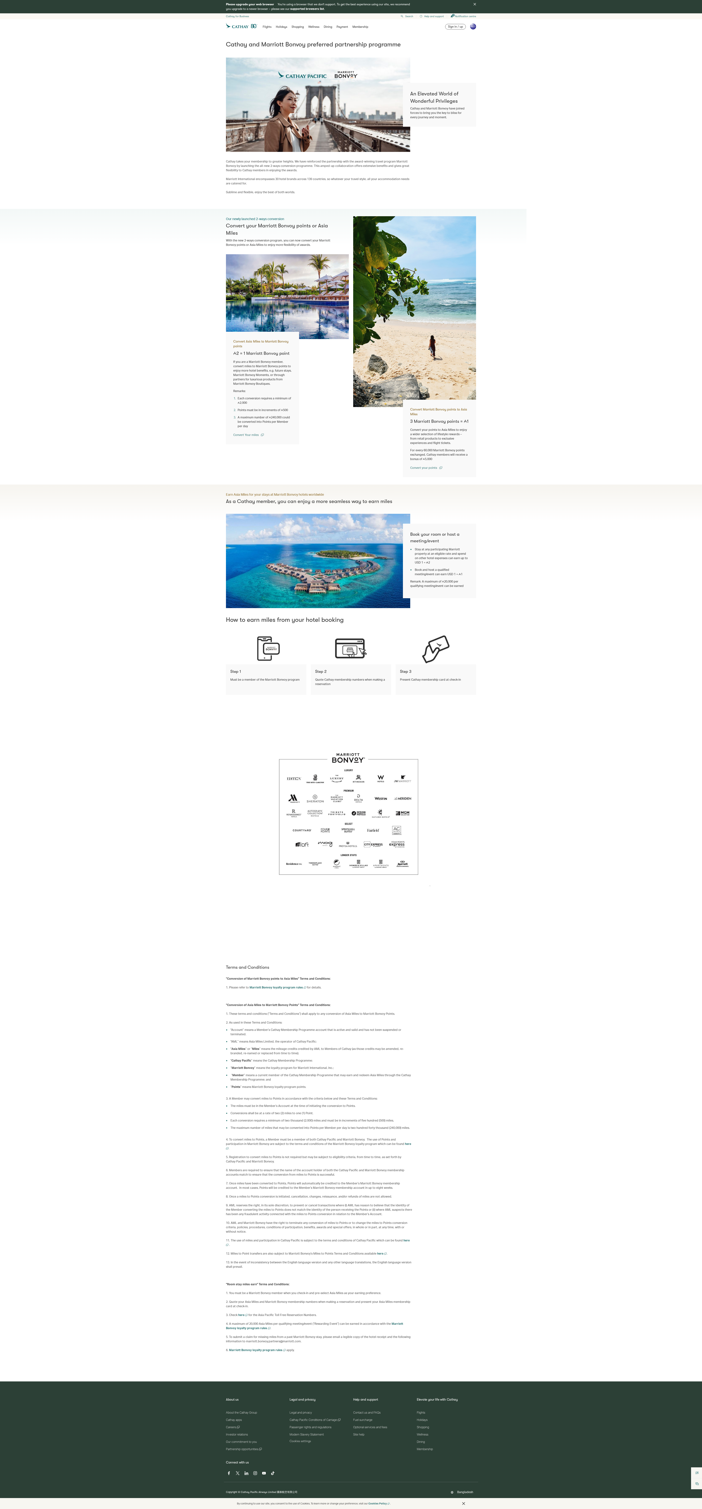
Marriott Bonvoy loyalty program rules (277, 987)
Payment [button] (342, 27)
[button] (463, 1503)
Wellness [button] (313, 27)
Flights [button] (267, 27)
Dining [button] (328, 27)
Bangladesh (465, 1492)
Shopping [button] (298, 27)
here (380, 1253)
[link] (414, 311)
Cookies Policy (377, 1503)
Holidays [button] (281, 27)
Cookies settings (300, 1441)
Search (409, 16)
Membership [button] (360, 27)
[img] (474, 4)
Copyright (231, 1491)
